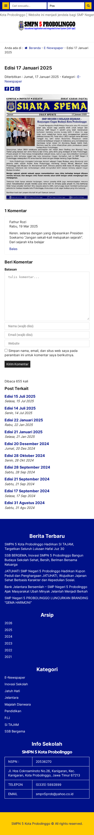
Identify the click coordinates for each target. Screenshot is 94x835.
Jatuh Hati (12, 691)
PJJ (7, 718)
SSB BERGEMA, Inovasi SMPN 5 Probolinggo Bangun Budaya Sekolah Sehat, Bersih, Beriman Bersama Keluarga (44, 559)
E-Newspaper (53, 48)
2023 (8, 643)
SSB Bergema (15, 731)
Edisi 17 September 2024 (27, 491)
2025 (8, 630)
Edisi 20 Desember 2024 (27, 443)
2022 (8, 650)
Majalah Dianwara (18, 704)
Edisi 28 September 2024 (27, 467)
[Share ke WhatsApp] (17, 89)
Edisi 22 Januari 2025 (24, 420)
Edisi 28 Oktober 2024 (25, 455)
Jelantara (11, 697)
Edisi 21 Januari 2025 (23, 432)
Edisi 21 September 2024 (27, 479)
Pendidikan (13, 711)
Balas (13, 249)
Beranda (34, 48)
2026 (8, 623)
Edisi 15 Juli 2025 (20, 396)
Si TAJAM (12, 725)
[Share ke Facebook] (7, 89)
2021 (8, 657)
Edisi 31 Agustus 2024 (25, 502)
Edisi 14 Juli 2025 (20, 408)
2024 (8, 636)
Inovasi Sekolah (16, 684)
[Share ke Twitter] (13, 89)
